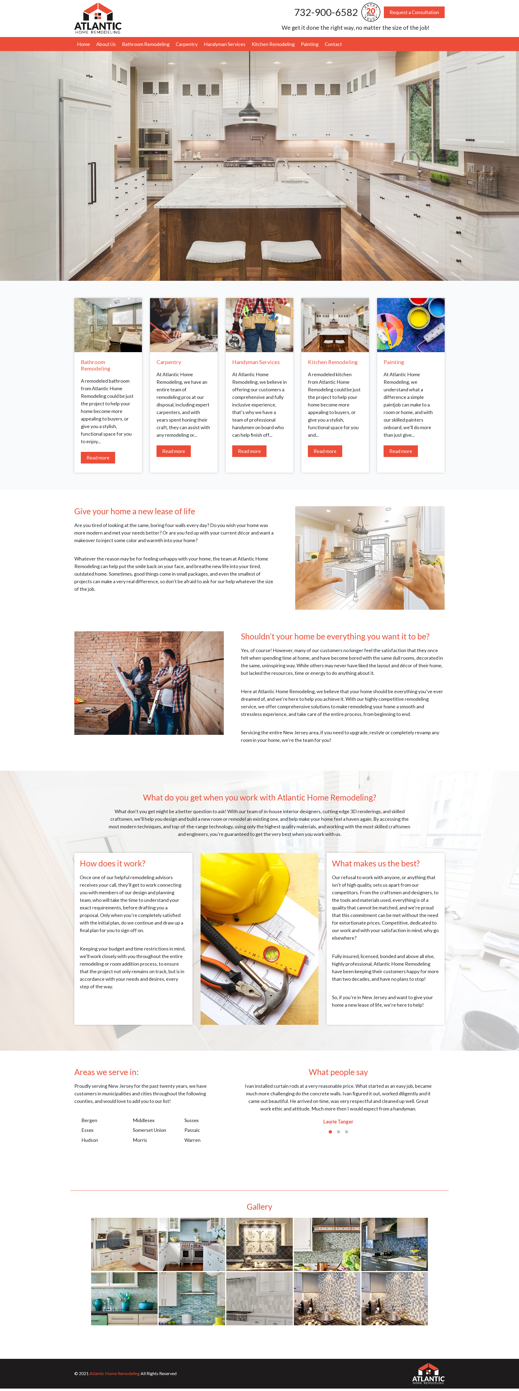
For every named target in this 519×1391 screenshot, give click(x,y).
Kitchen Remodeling (273, 44)
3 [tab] (346, 1132)
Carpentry (187, 44)
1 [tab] (330, 1132)
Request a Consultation (414, 12)
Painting (309, 44)
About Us (106, 44)
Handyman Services (224, 44)
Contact (333, 44)
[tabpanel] (338, 1103)
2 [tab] (338, 1132)
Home (83, 44)
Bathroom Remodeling (145, 44)
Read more (97, 458)
